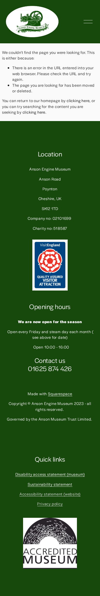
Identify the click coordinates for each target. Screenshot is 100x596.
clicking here (78, 100)
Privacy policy (50, 503)
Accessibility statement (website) (50, 493)
